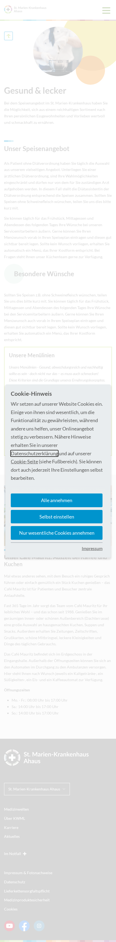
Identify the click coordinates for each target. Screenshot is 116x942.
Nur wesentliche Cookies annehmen (56, 533)
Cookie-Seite (24, 461)
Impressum (92, 548)
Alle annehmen (56, 500)
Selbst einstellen (56, 517)
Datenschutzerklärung (34, 453)
